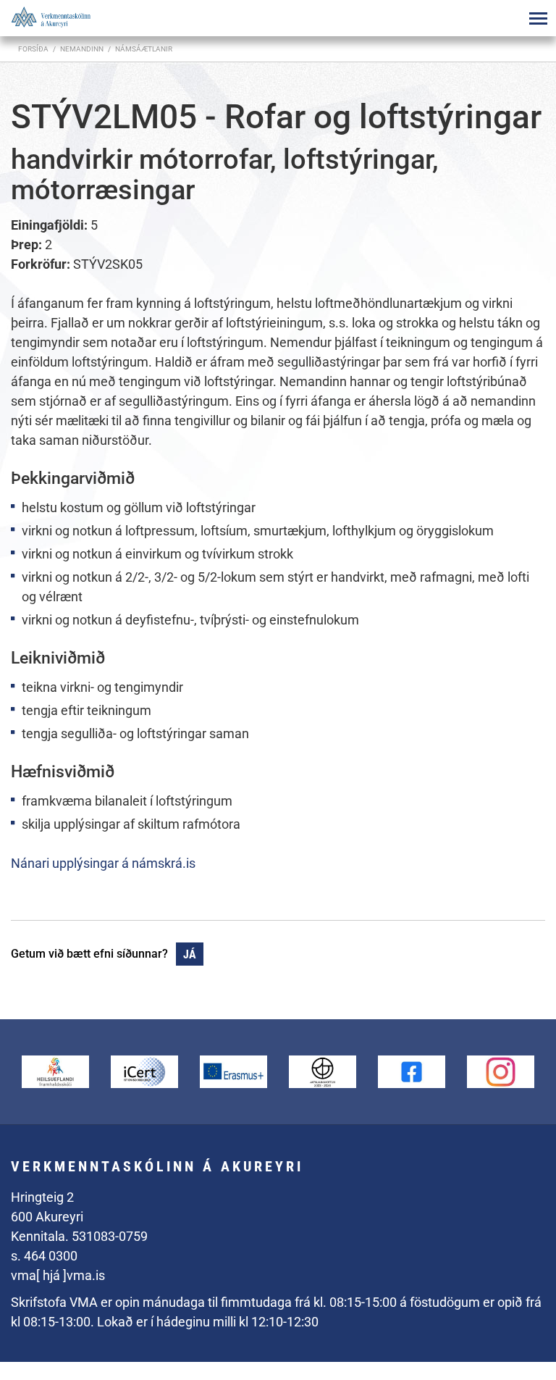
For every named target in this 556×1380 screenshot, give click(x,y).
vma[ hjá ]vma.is (58, 1275)
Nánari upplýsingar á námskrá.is (103, 863)
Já (189, 954)
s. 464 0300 (44, 1255)
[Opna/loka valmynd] (538, 18)
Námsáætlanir (143, 49)
